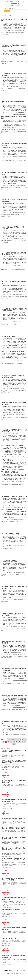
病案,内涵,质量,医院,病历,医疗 (19, 572)
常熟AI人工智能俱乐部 (19, 971)
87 (8, 741)
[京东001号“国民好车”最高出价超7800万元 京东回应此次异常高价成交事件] (14, 215)
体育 (6, 6)
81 (17, 739)
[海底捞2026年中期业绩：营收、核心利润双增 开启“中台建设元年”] (6, 775)
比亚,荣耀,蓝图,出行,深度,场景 (19, 388)
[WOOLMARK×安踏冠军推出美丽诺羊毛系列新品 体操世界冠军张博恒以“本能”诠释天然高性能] (6, 950)
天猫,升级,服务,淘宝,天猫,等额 (19, 212)
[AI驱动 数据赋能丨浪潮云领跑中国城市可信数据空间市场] (14, 629)
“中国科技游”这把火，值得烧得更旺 (11, 910)
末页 (14, 744)
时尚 (13, 1)
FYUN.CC (11, 970)
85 (3, 741)
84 (25, 739)
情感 (15, 1)
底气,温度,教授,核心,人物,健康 (19, 86)
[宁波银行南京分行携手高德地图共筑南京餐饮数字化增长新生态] (14, 418)
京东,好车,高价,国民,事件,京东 (19, 238)
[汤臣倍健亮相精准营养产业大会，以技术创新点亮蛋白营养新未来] (6, 794)
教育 (20, 6)
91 (19, 741)
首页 (9, 739)
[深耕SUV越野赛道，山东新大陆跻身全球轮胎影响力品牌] (14, 132)
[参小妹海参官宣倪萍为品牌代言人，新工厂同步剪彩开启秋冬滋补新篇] (14, 241)
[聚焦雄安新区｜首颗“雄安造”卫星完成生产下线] (12, 484)
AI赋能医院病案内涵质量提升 (10, 561)
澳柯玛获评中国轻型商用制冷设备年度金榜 (13, 819)
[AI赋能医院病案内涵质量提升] (8, 548)
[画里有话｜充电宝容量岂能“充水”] (9, 324)
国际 (8, 1)
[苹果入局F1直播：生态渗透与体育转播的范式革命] (13, 269)
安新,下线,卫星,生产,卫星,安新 (19, 507)
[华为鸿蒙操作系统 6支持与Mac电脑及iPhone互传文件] (14, 709)
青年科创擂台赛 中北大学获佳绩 (9, 472)
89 (14, 741)
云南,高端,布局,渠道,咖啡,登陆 (19, 626)
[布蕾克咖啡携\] (5, 601)
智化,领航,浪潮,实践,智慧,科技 (19, 707)
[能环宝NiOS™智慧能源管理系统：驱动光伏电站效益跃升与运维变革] (14, 33)
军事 (13, 6)
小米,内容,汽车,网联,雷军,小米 (19, 185)
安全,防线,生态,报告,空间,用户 (19, 114)
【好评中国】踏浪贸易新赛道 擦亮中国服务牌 (13, 828)
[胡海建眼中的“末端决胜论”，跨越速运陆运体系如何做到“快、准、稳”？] (14, 575)
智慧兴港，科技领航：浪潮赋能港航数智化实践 (14, 696)
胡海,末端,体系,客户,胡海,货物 (19, 599)
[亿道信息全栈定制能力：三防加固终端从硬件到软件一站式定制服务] (6, 873)
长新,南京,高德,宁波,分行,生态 (19, 443)
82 (20, 739)
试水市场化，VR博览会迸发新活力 (11, 534)
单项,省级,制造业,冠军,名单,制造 (18, 129)
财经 (11, 6)
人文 (18, 1)
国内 (6, 1)
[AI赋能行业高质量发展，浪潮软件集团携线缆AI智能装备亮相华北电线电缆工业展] (14, 657)
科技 (15, 6)
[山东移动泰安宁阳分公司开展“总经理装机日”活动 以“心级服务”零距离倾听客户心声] (6, 892)
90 (17, 741)
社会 (11, 1)
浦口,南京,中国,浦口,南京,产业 (18, 469)
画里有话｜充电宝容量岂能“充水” (11, 336)
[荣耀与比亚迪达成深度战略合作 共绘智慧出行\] (12, 363)
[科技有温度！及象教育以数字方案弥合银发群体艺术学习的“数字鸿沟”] (14, 297)
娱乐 (8, 6)
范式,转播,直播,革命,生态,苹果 (19, 294)
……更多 (23, 28)
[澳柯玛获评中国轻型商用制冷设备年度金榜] (6, 813)
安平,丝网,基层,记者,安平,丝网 (18, 519)
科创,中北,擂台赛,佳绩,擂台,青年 (18, 481)
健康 (22, 1)
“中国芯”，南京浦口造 (7, 460)
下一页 (23, 741)
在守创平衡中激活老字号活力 (9, 938)
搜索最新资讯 (7, 10)
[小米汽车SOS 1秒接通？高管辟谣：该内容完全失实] (13, 160)
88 (11, 741)
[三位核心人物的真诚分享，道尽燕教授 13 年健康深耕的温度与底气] (14, 62)
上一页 (13, 739)
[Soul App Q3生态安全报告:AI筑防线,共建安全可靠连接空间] (14, 89)
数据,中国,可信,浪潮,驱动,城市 (19, 654)
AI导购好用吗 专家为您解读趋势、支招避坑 (12, 351)
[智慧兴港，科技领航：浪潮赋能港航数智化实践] (12, 683)
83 (22, 739)
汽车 (20, 1)
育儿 (22, 6)
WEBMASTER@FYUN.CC (17, 973)
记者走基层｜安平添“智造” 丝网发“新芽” (11, 509)
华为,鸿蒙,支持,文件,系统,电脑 (19, 734)
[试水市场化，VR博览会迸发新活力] (9, 521)
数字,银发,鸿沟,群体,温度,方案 (19, 322)
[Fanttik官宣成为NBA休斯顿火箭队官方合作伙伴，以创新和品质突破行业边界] (14, 391)
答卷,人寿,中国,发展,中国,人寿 (18, 30)
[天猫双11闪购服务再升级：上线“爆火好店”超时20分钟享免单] (14, 188)
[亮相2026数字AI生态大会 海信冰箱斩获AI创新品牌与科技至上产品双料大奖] (6, 922)
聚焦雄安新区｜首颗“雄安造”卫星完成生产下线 (14, 496)
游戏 (18, 6)
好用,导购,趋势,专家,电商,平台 (18, 361)
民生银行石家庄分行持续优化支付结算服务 (12, 445)
